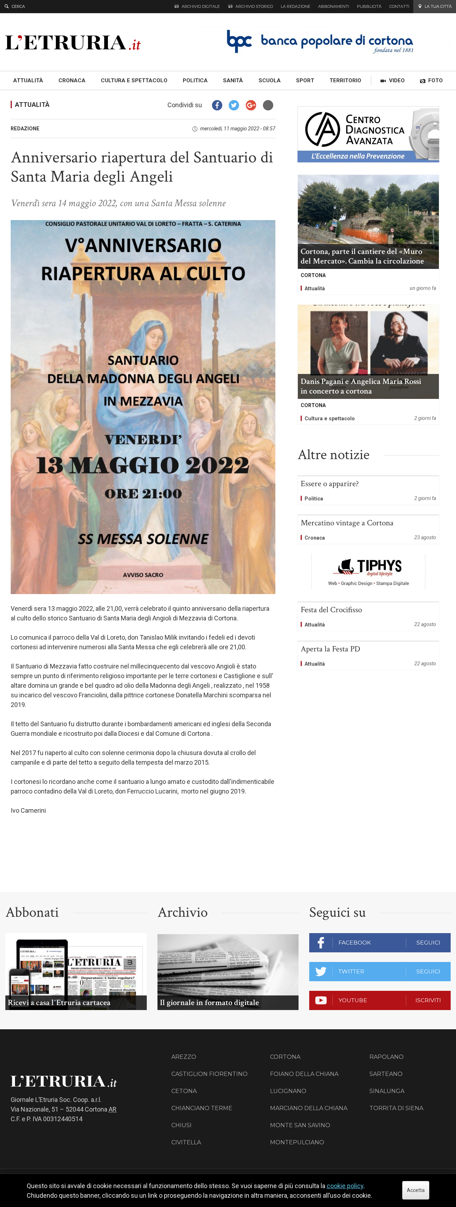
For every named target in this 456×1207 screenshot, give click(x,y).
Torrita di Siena (396, 1108)
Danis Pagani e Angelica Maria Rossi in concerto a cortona (368, 365)
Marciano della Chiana (308, 1108)
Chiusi (181, 1125)
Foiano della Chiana (304, 1074)
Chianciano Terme (201, 1108)
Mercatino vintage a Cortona (368, 529)
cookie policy (345, 1186)
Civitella (186, 1142)
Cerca (18, 6)
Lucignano (288, 1091)
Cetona (184, 1091)
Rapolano (386, 1056)
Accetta (416, 1190)
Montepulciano (297, 1142)
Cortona (285, 1056)
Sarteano (386, 1074)
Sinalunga (386, 1091)
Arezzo (183, 1056)
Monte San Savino (300, 1125)
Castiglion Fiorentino (209, 1074)
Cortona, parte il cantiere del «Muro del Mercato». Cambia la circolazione (368, 235)
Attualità (32, 104)
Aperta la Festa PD (368, 655)
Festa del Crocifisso (368, 616)
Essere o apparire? (368, 490)
